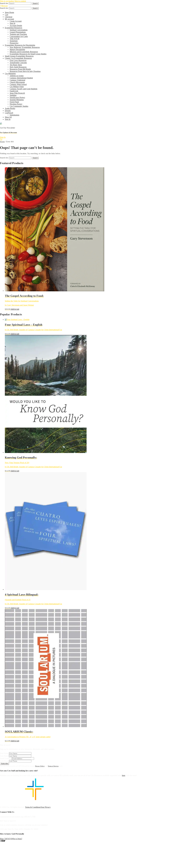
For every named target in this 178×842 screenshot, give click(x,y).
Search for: (4, 3)
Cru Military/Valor (17, 87)
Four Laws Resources (18, 60)
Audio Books (10, 108)
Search (35, 3)
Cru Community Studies (19, 106)
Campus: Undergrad (17, 80)
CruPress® (9, 113)
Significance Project (17, 97)
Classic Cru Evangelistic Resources (18, 58)
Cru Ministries (10, 73)
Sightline (13, 95)
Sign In (12, 23)
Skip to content (20, 1)
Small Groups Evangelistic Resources (19, 56)
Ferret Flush (14, 102)
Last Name (4, 756)
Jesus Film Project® (17, 93)
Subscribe (4, 764)
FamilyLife (14, 91)
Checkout (8, 17)
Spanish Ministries (17, 100)
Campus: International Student (21, 78)
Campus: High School (18, 84)
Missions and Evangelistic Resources (24, 52)
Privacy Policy (40, 766)
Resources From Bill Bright (20, 69)
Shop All (8, 117)
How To (3, 839)
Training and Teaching (18, 34)
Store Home (9, 12)
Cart (6, 15)
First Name (4, 753)
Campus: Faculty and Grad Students (23, 89)
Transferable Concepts (18, 63)
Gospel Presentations (18, 32)
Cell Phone (4, 761)
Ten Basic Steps (16, 65)
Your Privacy (46, 807)
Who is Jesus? (16, 839)
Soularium (14, 41)
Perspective (14, 43)
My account (9, 19)
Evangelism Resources (13, 28)
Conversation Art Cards (19, 36)
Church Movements (17, 82)
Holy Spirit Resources (18, 67)
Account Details (16, 25)
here (123, 775)
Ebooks (8, 111)
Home (2, 142)
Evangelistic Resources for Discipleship (20, 45)
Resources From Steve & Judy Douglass (25, 71)
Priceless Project (16, 104)
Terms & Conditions (33, 807)
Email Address (5, 758)
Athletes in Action (16, 76)
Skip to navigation (7, 1)
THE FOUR (14, 39)
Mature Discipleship (17, 49)
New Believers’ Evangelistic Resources (25, 47)
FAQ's (8, 839)
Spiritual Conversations (18, 30)
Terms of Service (53, 766)
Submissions (14, 115)
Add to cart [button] (15, 309)
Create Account (16, 21)
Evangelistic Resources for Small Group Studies (28, 54)
